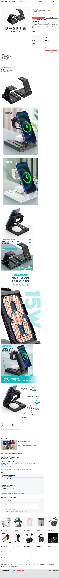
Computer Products (5, 5)
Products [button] (13, 1)
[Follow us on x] (53, 570)
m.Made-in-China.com (31, 573)
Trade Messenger (13, 570)
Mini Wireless (11, 564)
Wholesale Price (34, 572)
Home (1, 5)
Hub (1, 560)
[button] (37, 1)
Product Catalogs (12, 551)
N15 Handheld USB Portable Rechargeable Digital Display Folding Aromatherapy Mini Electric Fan (6, 529)
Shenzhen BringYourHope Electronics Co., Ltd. (39, 10)
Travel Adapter (30, 463)
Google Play (8, 570)
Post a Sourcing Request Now (23, 511)
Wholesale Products (29, 572)
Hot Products (13, 572)
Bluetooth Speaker (11, 463)
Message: (4, 504)
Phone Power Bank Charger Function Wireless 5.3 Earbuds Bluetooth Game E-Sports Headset (41, 545)
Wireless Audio (25, 564)
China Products (17, 572)
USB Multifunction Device (24, 560)
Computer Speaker (38, 463)
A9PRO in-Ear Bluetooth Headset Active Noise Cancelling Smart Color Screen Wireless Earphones (29, 545)
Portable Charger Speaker (51, 564)
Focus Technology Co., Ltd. (24, 575)
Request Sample (45, 19)
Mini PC (6, 464)
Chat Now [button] (52, 17)
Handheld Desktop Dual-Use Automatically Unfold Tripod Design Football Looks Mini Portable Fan (18, 545)
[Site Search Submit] (40, 1)
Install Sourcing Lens (20, 570)
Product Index (43, 572)
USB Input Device (17, 560)
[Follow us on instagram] (54, 570)
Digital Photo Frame (16, 463)
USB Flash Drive (22, 463)
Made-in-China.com (26, 573)
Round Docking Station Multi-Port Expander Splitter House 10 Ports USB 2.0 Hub (53, 529)
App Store (2, 570)
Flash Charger (30, 564)
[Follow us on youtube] (55, 570)
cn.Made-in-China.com (37, 573)
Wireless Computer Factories (5, 564)
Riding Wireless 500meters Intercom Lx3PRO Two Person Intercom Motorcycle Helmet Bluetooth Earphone (53, 545)
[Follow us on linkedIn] (57, 570)
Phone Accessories (3, 553)
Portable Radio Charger (43, 564)
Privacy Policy (41, 575)
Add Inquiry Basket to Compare (15, 31)
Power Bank (7, 463)
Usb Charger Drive (36, 564)
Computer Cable (6, 560)
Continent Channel (39, 572)
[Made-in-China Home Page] (5, 1)
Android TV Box (3, 464)
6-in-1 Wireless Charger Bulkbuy (13, 566)
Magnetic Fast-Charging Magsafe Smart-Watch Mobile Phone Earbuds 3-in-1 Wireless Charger (18, 529)
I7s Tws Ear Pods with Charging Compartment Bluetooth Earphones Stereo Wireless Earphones (28, 529)
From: (4, 500)
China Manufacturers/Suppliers (23, 572)
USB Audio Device (31, 560)
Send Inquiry (38, 17)
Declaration (38, 575)
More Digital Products (32, 553)
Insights (46, 572)
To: (4, 502)
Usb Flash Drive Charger (4, 566)
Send (7, 511)
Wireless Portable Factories (18, 564)
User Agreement (34, 575)
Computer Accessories (18, 553)
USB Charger (33, 463)
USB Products (10, 5)
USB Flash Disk (12, 560)
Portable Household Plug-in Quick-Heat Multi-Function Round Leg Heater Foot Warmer (41, 529)
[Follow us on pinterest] (56, 570)
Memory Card (26, 463)
